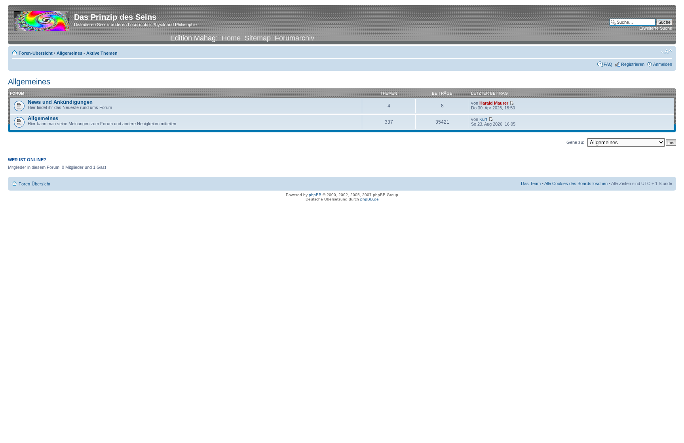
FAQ (608, 64)
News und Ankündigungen (60, 102)
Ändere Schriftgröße (666, 51)
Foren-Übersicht (36, 53)
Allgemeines (69, 53)
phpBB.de (369, 199)
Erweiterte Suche (655, 28)
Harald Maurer (493, 103)
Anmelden (662, 64)
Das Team (531, 183)
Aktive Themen (102, 53)
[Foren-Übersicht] (42, 19)
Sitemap (258, 38)
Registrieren (632, 64)
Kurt (483, 119)
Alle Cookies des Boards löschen (576, 183)
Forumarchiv (294, 38)
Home (231, 38)
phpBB (315, 195)
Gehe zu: (575, 142)
